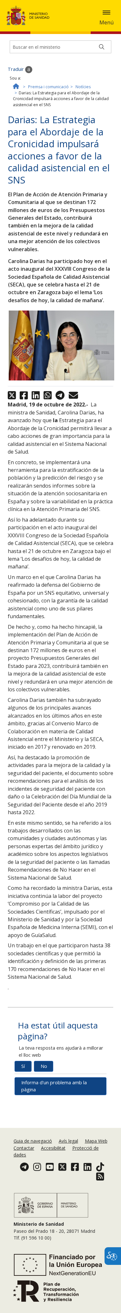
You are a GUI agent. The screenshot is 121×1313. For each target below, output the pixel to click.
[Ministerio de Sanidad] (30, 15)
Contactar (24, 1148)
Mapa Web (96, 1141)
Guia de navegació (33, 1141)
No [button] (44, 1066)
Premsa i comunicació (48, 87)
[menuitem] (33, 1141)
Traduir (16, 69)
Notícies (83, 87)
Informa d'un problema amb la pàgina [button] (54, 1086)
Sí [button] (23, 1066)
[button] (106, 12)
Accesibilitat (53, 1148)
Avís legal (68, 1141)
